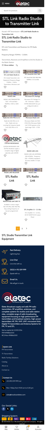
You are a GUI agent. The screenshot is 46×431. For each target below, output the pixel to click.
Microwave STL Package (32, 96)
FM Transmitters (7, 349)
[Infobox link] (23, 281)
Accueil (4, 31)
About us (5, 366)
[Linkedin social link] (12, 409)
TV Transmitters (7, 354)
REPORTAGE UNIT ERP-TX (11, 201)
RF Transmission (13, 31)
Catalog (4, 362)
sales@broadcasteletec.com (15, 395)
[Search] (40, 10)
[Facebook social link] (3, 409)
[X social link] (8, 409)
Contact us (5, 370)
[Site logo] (22, 3)
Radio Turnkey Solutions (10, 358)
